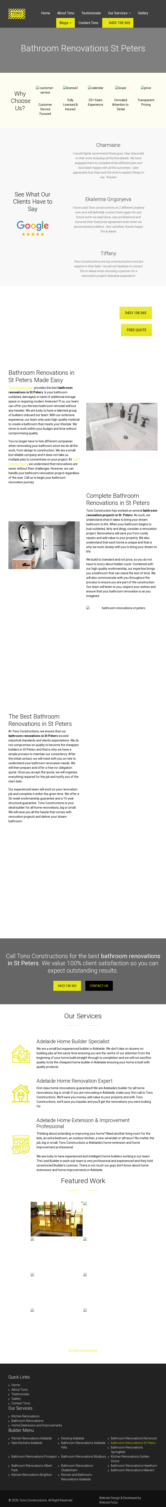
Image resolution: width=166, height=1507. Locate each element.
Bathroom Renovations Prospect (34, 1456)
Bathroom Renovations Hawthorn (134, 1465)
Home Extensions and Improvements (36, 1425)
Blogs (63, 23)
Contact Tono (88, 23)
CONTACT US (99, 986)
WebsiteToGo (108, 1502)
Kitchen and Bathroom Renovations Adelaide (76, 1477)
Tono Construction (21, 387)
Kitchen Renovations (25, 1416)
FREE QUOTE (136, 330)
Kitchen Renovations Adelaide (31, 1438)
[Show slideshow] (83, 1350)
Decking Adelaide (72, 1438)
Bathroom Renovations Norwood (134, 1438)
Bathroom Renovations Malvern (132, 1470)
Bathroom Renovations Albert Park (31, 1468)
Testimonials (91, 13)
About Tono (65, 13)
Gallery (143, 13)
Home (45, 13)
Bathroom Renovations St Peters (133, 1443)
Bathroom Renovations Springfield (127, 1450)
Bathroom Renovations (27, 1421)
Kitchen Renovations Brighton (31, 1474)
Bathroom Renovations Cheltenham (77, 1468)
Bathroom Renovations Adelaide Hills (83, 1445)
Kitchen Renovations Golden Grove (130, 1459)
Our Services (118, 13)
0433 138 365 (119, 23)
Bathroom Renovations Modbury (83, 1456)
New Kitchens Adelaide (26, 1443)
